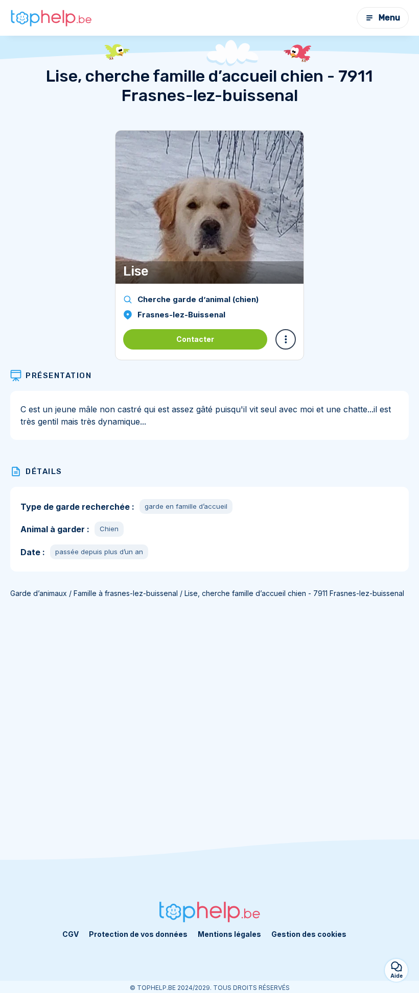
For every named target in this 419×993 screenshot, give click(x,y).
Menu (389, 17)
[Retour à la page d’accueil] (51, 18)
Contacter (195, 339)
